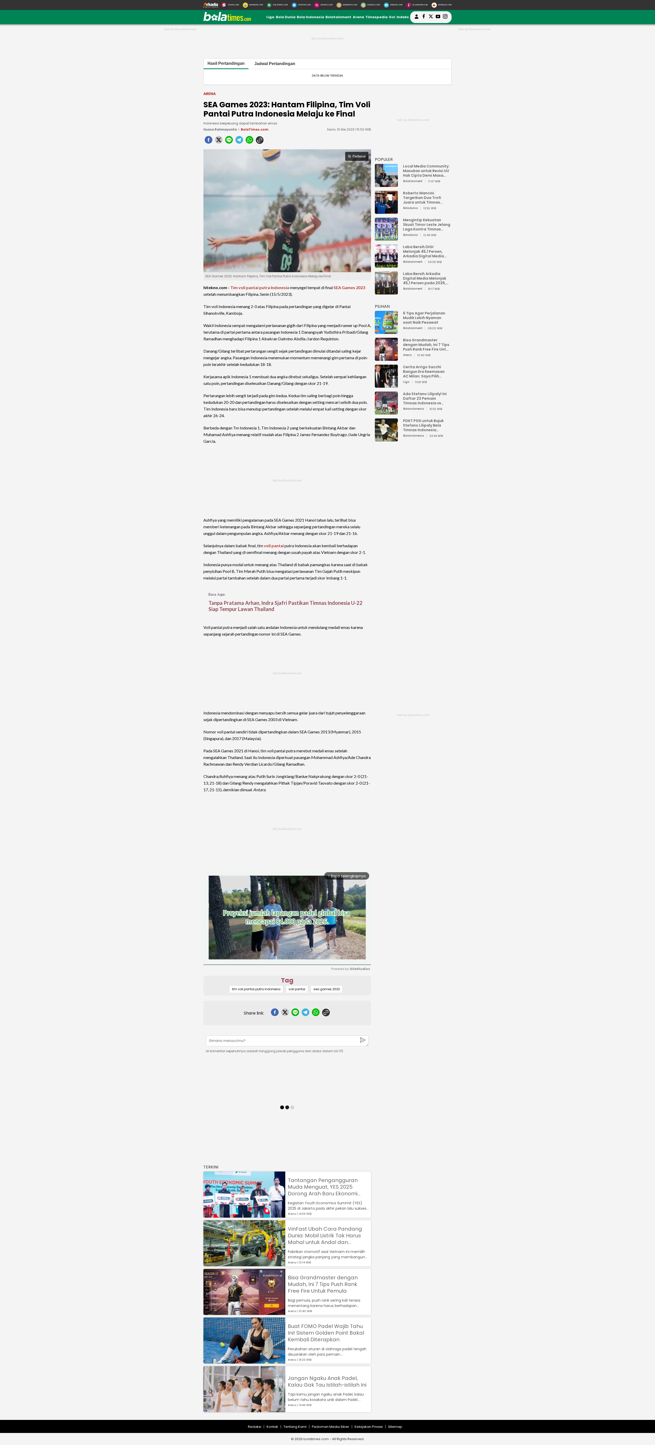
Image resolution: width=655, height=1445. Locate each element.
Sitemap (395, 1426)
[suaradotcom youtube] (438, 17)
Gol (392, 17)
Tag (287, 980)
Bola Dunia (286, 17)
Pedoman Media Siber (330, 1426)
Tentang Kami (295, 1426)
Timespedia (376, 17)
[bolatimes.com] (227, 19)
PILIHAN (382, 306)
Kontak (272, 1426)
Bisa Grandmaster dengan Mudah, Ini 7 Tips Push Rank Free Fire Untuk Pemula (323, 1284)
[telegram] (239, 141)
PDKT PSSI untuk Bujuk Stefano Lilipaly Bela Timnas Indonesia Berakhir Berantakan (423, 425)
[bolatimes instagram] (445, 17)
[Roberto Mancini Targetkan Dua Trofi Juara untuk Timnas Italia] (386, 211)
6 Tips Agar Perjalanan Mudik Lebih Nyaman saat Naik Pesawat (424, 318)
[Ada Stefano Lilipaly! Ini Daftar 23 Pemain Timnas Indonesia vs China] (386, 412)
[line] (229, 141)
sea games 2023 (326, 989)
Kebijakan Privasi (369, 1426)
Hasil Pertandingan (226, 63)
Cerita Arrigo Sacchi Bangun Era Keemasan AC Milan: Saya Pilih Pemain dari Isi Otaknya (425, 371)
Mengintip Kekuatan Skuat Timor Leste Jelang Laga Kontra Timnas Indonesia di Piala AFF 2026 (426, 224)
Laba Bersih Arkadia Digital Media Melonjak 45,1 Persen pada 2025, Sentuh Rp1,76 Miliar (424, 278)
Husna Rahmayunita (220, 129)
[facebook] (208, 141)
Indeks (403, 17)
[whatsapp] (249, 141)
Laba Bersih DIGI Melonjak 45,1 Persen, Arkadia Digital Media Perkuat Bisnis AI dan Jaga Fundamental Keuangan (423, 251)
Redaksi (254, 1426)
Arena (358, 17)
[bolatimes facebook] (423, 17)
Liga (270, 17)
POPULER (384, 159)
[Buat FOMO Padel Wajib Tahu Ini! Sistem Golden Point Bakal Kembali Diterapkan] (244, 1361)
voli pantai (274, 545)
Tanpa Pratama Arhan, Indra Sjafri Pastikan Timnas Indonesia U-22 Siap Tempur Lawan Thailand (286, 606)
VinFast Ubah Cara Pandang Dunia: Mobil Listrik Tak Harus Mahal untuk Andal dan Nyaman (325, 1236)
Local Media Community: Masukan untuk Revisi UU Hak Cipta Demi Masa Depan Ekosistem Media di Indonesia (426, 171)
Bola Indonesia (310, 17)
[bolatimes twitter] (430, 17)
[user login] (416, 18)
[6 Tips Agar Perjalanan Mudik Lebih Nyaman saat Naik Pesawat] (386, 331)
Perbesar (359, 156)
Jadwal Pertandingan (274, 63)
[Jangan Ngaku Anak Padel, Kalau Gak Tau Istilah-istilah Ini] (244, 1410)
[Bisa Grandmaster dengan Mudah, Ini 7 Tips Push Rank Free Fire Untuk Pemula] (244, 1312)
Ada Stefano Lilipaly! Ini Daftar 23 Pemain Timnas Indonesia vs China (425, 398)
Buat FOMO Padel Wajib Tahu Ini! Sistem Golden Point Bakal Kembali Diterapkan (326, 1333)
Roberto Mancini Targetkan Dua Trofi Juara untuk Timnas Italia (422, 198)
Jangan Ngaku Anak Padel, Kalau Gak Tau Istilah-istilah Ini (327, 1381)
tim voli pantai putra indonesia (256, 989)
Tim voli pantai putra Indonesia (259, 287)
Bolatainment (338, 17)
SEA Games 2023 (349, 287)
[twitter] (219, 141)
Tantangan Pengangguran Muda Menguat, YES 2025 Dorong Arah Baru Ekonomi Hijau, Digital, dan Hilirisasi (323, 1187)
